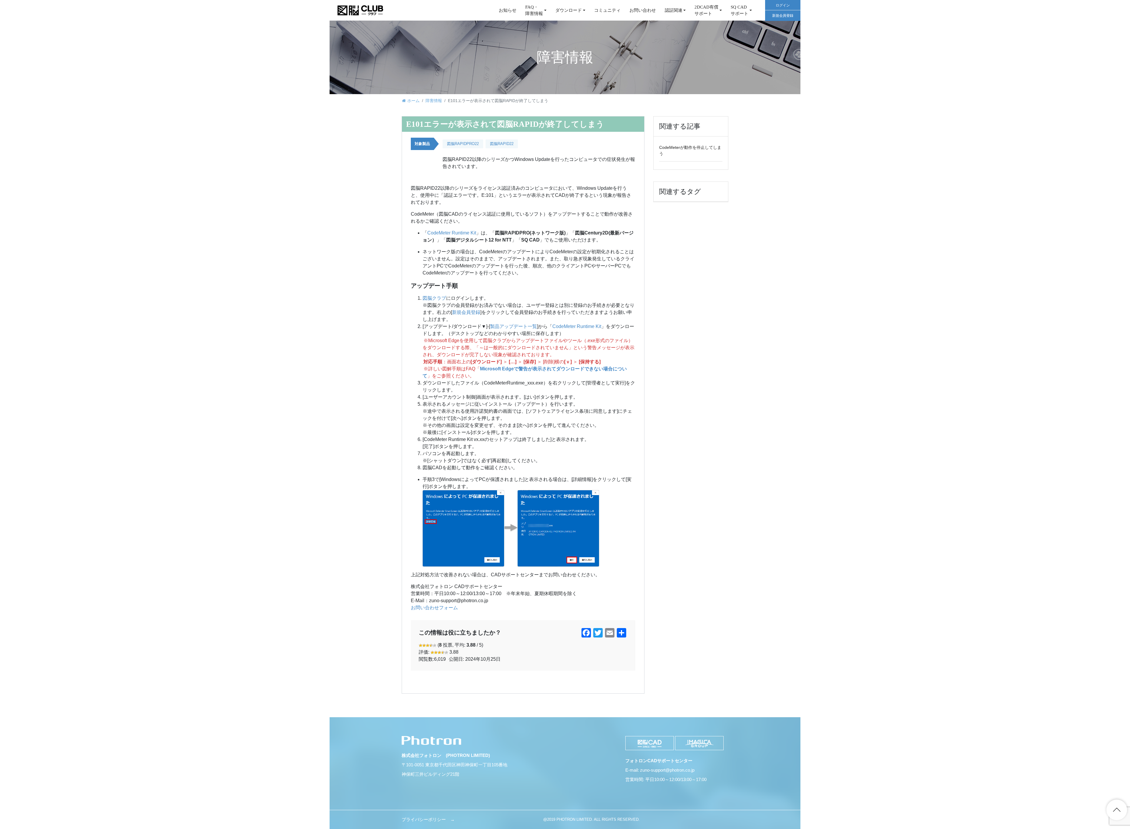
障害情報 (434, 100)
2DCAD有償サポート (706, 10)
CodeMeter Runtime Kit (451, 232)
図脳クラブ (434, 298)
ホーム (413, 100)
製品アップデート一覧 (513, 326)
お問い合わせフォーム (434, 607)
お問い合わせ (642, 10)
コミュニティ (607, 10)
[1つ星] (420, 645)
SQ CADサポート (739, 10)
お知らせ (507, 10)
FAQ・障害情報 (534, 10)
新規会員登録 (782, 16)
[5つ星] (434, 645)
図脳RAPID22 (502, 144)
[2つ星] (424, 645)
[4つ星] (431, 645)
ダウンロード (568, 10)
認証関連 (673, 10)
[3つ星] (427, 645)
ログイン (783, 5)
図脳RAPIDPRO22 (463, 144)
